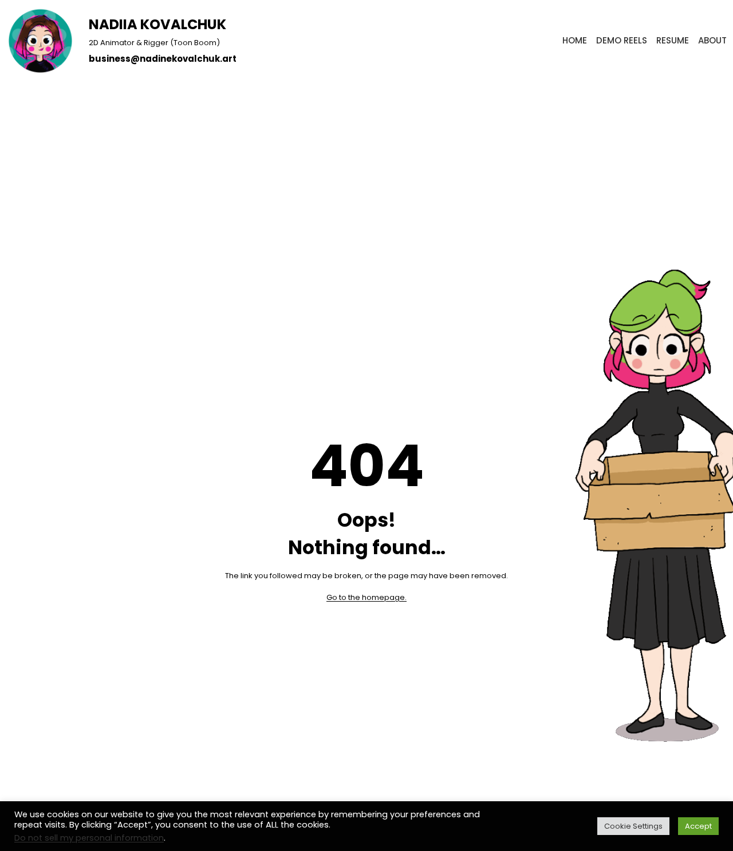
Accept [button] (698, 826)
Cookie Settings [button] (633, 826)
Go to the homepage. (366, 597)
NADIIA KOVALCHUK (157, 24)
